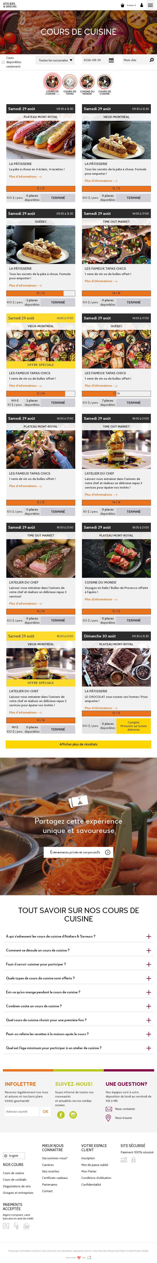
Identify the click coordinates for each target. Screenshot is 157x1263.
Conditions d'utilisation (96, 1178)
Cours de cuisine (13, 1173)
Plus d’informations (23, 176)
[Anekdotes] (89, 1258)
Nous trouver (123, 1118)
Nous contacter (124, 1109)
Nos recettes (50, 1171)
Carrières (48, 1165)
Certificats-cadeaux (55, 1178)
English (13, 1155)
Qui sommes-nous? (54, 1158)
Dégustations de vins (17, 1186)
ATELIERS (9, 5)
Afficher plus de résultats (78, 744)
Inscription (88, 1158)
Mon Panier (88, 1171)
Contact (47, 1191)
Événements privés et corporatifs (75, 852)
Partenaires (49, 1184)
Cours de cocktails (14, 1179)
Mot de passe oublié (94, 1165)
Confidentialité (91, 1184)
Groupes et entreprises (18, 1193)
